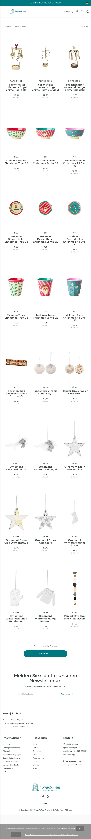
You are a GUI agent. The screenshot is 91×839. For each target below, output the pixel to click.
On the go (37, 751)
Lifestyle (36, 765)
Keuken (35, 748)
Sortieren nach (20, 27)
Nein (16, 835)
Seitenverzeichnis (9, 772)
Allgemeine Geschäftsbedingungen (12, 753)
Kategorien (40, 738)
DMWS (55, 810)
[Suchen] (82, 11)
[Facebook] (43, 796)
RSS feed (68, 810)
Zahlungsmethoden (10, 761)
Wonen (36, 768)
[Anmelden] (77, 11)
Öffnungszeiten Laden (11, 748)
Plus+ (62, 810)
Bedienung (68, 11)
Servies (35, 744)
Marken (6, 27)
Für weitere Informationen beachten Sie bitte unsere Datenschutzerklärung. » (51, 835)
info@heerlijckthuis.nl (75, 761)
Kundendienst (8, 768)
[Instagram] (48, 796)
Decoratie (36, 761)
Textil (35, 754)
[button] (5, 11)
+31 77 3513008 (72, 744)
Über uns (6, 744)
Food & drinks (38, 758)
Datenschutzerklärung (11, 758)
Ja (80, 829)
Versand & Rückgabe (11, 765)
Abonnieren (65, 694)
